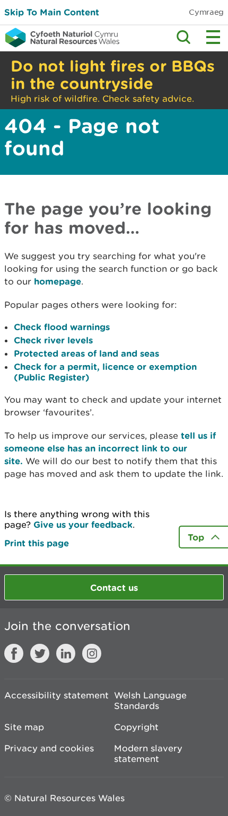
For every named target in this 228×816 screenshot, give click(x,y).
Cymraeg (206, 12)
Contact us (114, 587)
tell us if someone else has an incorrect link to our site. (110, 448)
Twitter (39, 653)
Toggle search (183, 37)
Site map (24, 727)
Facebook (13, 653)
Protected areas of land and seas (86, 353)
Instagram (91, 653)
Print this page (36, 543)
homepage (57, 281)
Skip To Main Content (51, 12)
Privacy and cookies (49, 748)
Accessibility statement (56, 695)
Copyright (136, 727)
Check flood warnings (62, 327)
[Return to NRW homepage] (59, 38)
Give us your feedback (83, 524)
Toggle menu (213, 37)
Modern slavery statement (148, 753)
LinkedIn (65, 653)
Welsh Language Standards (150, 700)
